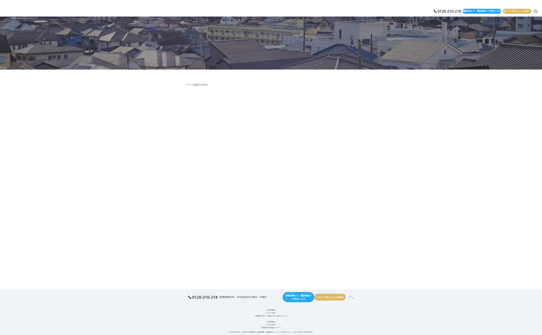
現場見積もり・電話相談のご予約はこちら (482, 10)
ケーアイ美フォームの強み (517, 10)
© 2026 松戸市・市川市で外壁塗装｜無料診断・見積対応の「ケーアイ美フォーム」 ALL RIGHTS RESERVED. (271, 332)
